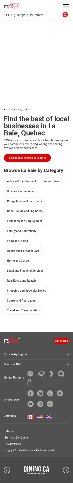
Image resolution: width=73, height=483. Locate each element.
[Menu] (66, 6)
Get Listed (61, 340)
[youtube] (30, 404)
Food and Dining (17, 240)
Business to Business (20, 191)
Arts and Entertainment (21, 181)
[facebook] (30, 393)
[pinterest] (50, 393)
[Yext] (32, 373)
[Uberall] (43, 373)
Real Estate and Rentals (22, 280)
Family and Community (21, 230)
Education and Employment (24, 221)
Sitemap (10, 431)
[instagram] (40, 393)
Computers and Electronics (24, 201)
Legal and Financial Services (25, 270)
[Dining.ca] (37, 470)
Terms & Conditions (17, 437)
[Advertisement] (36, 59)
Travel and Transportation (23, 310)
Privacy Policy (13, 443)
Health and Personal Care (23, 250)
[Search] (65, 15)
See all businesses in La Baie (27, 157)
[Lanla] (62, 373)
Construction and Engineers (25, 211)
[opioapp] (40, 404)
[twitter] (60, 393)
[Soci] (29, 382)
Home (7, 109)
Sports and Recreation (21, 300)
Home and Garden (18, 260)
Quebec (16, 109)
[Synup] (53, 374)
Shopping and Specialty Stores (26, 290)
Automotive (51, 181)
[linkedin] (50, 404)
